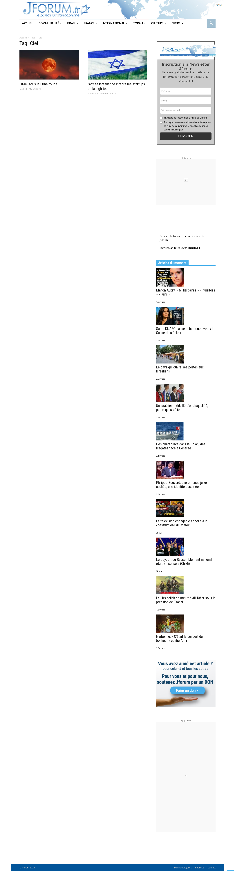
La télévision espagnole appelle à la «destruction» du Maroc (181, 523)
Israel (71, 23)
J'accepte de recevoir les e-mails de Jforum (185, 118)
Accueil (27, 23)
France (89, 23)
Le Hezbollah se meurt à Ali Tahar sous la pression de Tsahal (185, 600)
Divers (175, 23)
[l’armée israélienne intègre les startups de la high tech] (117, 65)
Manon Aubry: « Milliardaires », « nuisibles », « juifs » (185, 292)
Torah (138, 23)
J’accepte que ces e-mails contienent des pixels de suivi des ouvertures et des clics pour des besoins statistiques (187, 126)
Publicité (199, 867)
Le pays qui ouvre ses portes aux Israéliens (180, 369)
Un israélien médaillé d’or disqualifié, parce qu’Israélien (182, 407)
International (113, 23)
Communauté (49, 23)
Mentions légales (183, 867)
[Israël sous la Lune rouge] (49, 65)
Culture (157, 23)
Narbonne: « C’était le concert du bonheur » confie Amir (179, 638)
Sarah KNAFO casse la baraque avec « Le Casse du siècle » (185, 330)
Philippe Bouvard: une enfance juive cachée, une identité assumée (181, 484)
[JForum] (117, 9)
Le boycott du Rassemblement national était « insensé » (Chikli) (184, 561)
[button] (211, 23)
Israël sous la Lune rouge (38, 84)
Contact (211, 867)
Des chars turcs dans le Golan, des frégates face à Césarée (180, 446)
